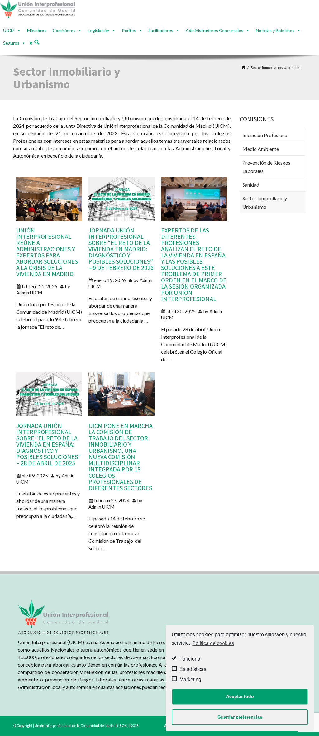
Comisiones (64, 30)
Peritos (129, 30)
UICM (9, 30)
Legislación (98, 30)
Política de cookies (213, 643)
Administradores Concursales (214, 30)
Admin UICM (29, 292)
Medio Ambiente (260, 149)
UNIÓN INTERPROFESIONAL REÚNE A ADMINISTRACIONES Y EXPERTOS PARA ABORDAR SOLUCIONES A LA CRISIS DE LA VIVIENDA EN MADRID (47, 251)
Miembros (36, 30)
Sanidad (250, 185)
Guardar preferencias (239, 716)
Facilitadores (161, 30)
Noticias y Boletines (275, 30)
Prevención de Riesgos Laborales (266, 167)
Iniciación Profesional (265, 135)
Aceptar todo (240, 696)
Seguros (11, 42)
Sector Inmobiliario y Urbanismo (264, 202)
